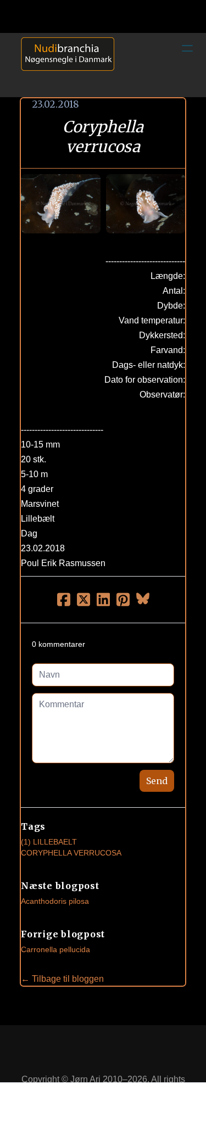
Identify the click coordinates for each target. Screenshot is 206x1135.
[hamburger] (187, 48)
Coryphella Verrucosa (71, 852)
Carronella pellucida (55, 949)
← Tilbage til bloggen (62, 978)
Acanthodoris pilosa (55, 901)
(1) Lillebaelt (49, 841)
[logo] (63, 64)
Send (157, 780)
